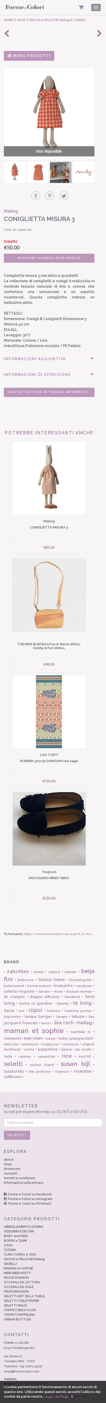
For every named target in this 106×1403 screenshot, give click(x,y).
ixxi (21, 1011)
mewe (50, 1038)
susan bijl (75, 1063)
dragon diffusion (44, 997)
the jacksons (40, 1071)
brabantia (63, 985)
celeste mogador (19, 991)
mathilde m (80, 1032)
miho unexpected (75, 1038)
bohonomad (14, 986)
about (9, 1159)
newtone (70, 1044)
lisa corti (63, 1022)
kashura (53, 1011)
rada (8, 1056)
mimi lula (11, 1044)
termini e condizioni (19, 1178)
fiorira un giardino (35, 1003)
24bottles (18, 971)
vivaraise (83, 1071)
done (58, 991)
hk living (82, 1003)
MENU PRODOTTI (31, 56)
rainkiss (25, 1056)
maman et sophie (34, 1031)
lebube (78, 1016)
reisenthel (46, 1056)
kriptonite (12, 1017)
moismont (30, 1044)
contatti (10, 1173)
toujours (62, 1071)
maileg (84, 1022)
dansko (44, 991)
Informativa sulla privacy (23, 1183)
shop (8, 1164)
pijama (66, 1049)
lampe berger (38, 1016)
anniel (38, 972)
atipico (54, 972)
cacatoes (84, 986)
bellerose (25, 980)
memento (12, 1038)
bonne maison (39, 986)
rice (67, 1056)
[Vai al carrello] (81, 7)
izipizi (35, 1010)
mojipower (50, 1044)
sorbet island (42, 1065)
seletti (13, 1063)
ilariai (9, 1010)
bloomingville (80, 980)
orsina (29, 1049)
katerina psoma (78, 1011)
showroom (12, 1169)
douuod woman (79, 991)
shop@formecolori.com (21, 1371)
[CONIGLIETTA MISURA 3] (14, 172)
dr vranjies (14, 996)
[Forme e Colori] (24, 8)
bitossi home (52, 979)
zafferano (13, 1076)
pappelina (47, 1049)
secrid (84, 1056)
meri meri (33, 1038)
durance (72, 996)
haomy (63, 1003)
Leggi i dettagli (56, 1396)
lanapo (62, 1017)
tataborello (14, 1071)
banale (70, 972)
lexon (46, 1023)
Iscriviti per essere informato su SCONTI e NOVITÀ (45, 1109)
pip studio (83, 1049)
